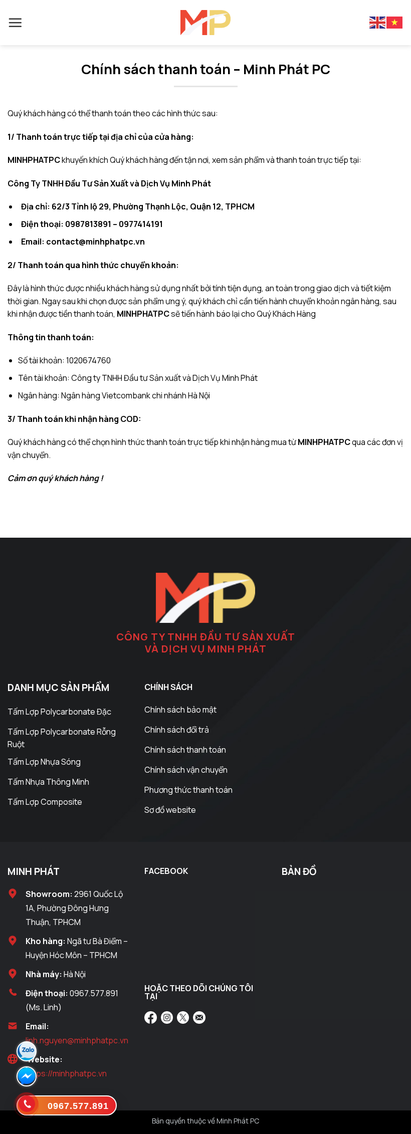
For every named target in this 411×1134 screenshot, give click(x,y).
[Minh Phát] (205, 23)
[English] (377, 22)
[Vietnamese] (394, 22)
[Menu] (15, 23)
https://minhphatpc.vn (66, 1073)
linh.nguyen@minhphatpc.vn (77, 1040)
